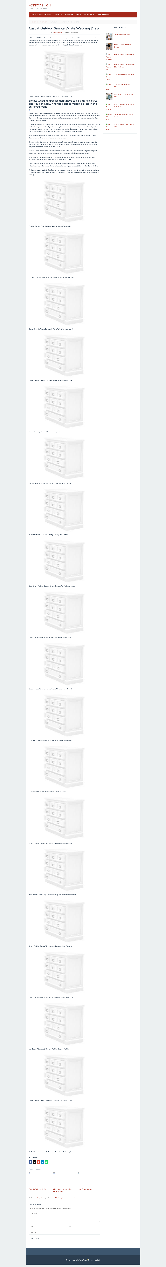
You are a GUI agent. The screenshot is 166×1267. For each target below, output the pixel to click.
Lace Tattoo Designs (85, 1189)
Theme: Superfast (94, 1260)
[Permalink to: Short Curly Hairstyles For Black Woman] (64, 1180)
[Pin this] (38, 1162)
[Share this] (30, 1162)
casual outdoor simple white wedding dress (63, 1198)
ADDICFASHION (40, 5)
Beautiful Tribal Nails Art (37, 1189)
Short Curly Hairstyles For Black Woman (62, 1190)
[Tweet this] (34, 1162)
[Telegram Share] (42, 1162)
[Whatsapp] (46, 1162)
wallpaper (38, 1198)
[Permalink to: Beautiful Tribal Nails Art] (40, 1180)
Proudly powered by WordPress (76, 1260)
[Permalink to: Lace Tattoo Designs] (89, 1180)
